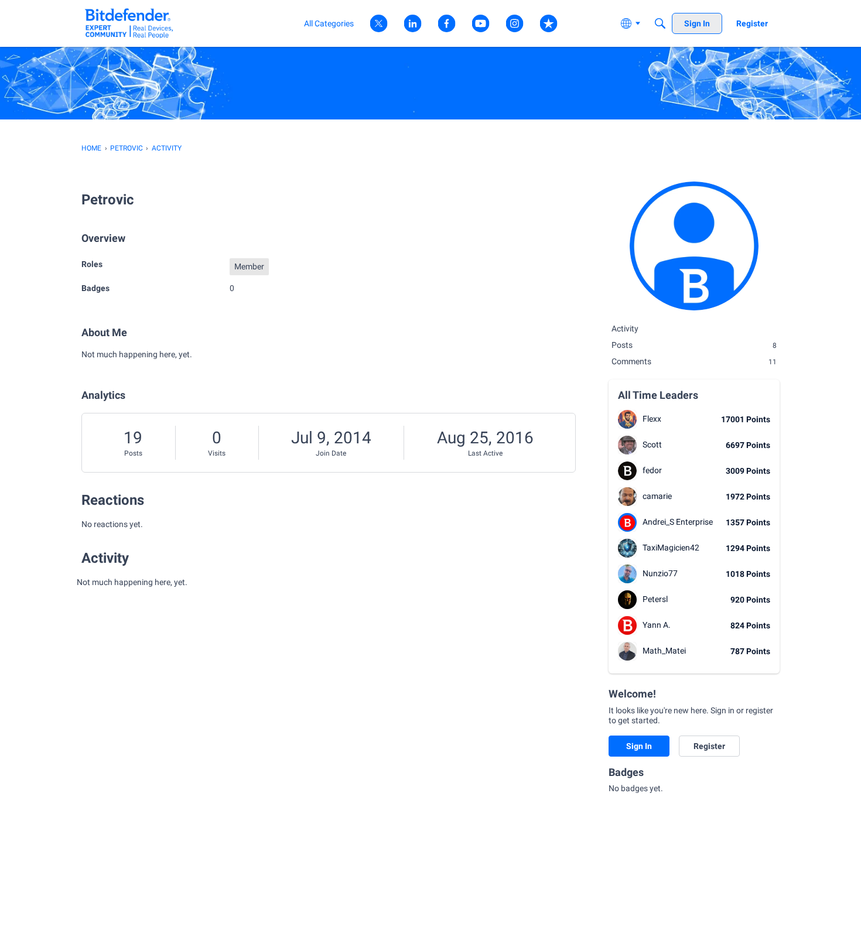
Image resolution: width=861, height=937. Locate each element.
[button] (627, 419)
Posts (133, 453)
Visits (217, 453)
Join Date (331, 453)
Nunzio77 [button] (660, 573)
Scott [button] (652, 444)
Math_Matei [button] (664, 650)
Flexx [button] (652, 418)
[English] (129, 23)
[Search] (660, 23)
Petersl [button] (655, 599)
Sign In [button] (639, 746)
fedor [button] (652, 470)
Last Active (485, 453)
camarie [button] (657, 496)
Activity (624, 328)
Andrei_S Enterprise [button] (678, 521)
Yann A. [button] (657, 625)
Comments (694, 361)
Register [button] (709, 746)
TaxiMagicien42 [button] (671, 547)
